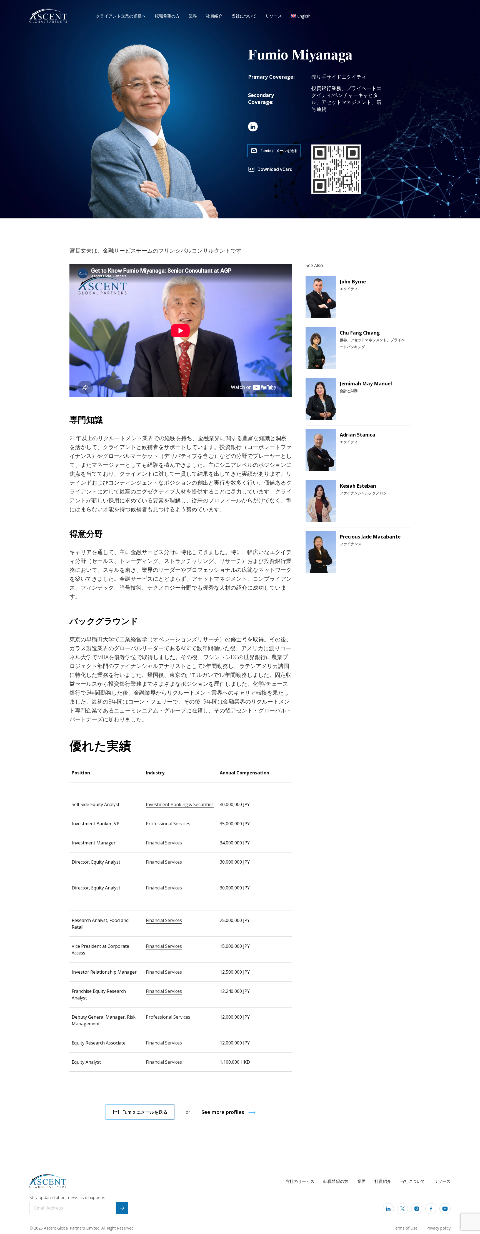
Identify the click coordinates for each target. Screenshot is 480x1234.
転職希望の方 (167, 16)
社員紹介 (214, 16)
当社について (243, 16)
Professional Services (168, 824)
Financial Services (164, 843)
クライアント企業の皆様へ (121, 16)
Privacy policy (438, 1228)
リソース (273, 16)
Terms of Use (405, 1228)
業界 (193, 16)
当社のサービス (299, 1181)
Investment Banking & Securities (180, 804)
